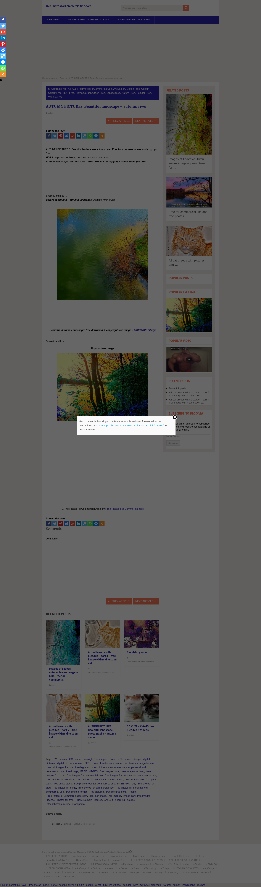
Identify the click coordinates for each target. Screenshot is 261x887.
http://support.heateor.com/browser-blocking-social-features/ (130, 425)
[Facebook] (3, 20)
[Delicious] (3, 56)
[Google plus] (3, 32)
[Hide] (1, 80)
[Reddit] (3, 50)
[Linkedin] (3, 38)
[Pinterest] (3, 44)
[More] (3, 74)
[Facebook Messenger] (3, 62)
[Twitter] (3, 26)
